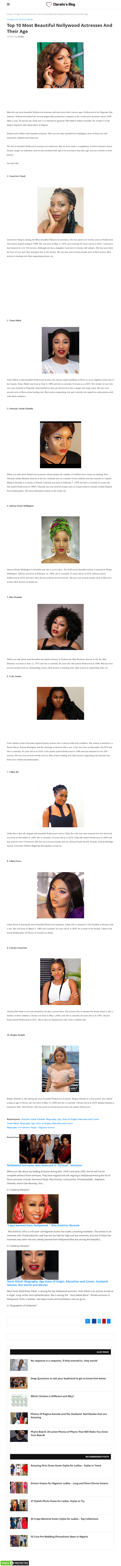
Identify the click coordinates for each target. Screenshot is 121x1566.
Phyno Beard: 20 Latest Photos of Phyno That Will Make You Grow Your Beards (69, 1433)
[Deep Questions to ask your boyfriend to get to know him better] (19, 1383)
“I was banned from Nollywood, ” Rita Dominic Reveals (43, 1225)
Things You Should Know (25, 14)
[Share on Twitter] (99, 1321)
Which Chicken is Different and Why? (52, 1396)
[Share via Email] (109, 1321)
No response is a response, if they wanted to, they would (64, 1360)
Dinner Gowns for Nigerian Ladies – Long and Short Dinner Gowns (69, 1483)
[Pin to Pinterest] (104, 1321)
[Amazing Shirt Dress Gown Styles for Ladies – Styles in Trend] (19, 1470)
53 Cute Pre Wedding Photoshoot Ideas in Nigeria (59, 1536)
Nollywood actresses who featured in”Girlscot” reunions (44, 1165)
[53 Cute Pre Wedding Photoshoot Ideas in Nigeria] (19, 1541)
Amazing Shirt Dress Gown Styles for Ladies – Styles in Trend (66, 1465)
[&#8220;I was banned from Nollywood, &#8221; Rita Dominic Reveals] (33, 1196)
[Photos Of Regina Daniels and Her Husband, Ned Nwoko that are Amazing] (19, 1418)
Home (9, 14)
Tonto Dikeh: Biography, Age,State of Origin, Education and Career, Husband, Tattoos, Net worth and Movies (57, 1283)
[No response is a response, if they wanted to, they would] (19, 1365)
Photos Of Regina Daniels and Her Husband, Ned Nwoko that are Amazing (69, 1415)
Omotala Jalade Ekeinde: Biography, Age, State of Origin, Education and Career (60, 1119)
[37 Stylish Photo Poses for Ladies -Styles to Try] (19, 1505)
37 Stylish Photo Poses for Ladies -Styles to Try (58, 1501)
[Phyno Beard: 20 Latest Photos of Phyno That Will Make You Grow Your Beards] (19, 1436)
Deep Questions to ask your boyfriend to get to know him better (68, 1378)
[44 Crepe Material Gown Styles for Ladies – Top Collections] (19, 1523)
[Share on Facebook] (94, 1321)
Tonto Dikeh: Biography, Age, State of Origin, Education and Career (40, 1123)
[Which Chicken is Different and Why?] (19, 1400)
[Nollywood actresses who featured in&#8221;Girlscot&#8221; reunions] (45, 1136)
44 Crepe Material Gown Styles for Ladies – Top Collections (64, 1518)
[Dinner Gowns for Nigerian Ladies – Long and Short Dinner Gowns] (19, 1487)
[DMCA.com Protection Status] (15, 1562)
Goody (21, 36)
